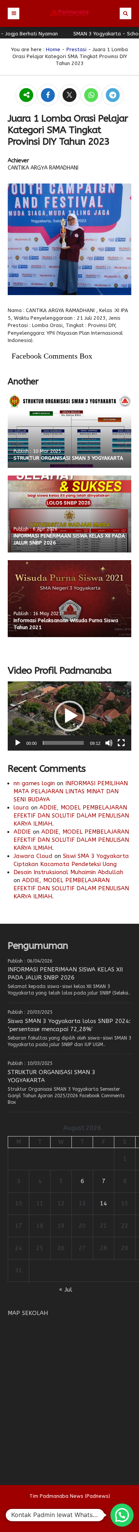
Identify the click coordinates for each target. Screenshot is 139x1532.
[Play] (18, 743)
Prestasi (76, 49)
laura (21, 807)
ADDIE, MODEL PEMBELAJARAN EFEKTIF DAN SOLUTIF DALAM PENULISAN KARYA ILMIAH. (71, 815)
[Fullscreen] (121, 743)
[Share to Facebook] (48, 95)
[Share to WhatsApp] (92, 95)
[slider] (63, 743)
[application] (69, 716)
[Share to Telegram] (113, 95)
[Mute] (109, 743)
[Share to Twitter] (70, 95)
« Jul (65, 1289)
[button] (69, 716)
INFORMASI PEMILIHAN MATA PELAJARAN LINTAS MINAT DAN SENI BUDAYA (71, 791)
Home (53, 49)
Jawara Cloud (33, 856)
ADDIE (22, 831)
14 (103, 1203)
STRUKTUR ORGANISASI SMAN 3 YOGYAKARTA (68, 458)
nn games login (34, 783)
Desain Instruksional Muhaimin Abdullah (68, 872)
